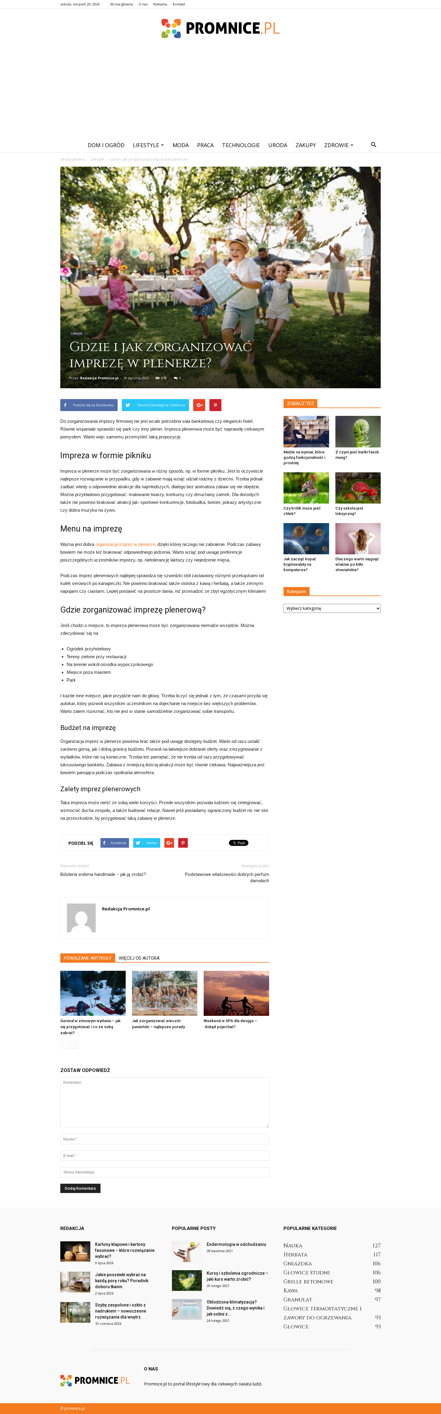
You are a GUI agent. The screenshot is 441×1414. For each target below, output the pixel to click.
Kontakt (179, 4)
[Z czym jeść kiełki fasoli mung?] (358, 431)
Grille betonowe (308, 1281)
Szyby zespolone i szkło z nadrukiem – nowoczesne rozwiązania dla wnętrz (120, 1311)
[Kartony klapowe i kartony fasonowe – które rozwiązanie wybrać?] (75, 1251)
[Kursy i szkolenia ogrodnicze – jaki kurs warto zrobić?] (187, 1280)
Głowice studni (307, 1272)
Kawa (291, 1290)
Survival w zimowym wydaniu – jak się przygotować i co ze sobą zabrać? (90, 1027)
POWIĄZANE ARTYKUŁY (88, 958)
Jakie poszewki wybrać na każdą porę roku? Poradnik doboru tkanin (121, 1280)
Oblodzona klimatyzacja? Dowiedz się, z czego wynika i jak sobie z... (236, 1308)
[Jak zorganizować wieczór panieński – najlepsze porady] (164, 993)
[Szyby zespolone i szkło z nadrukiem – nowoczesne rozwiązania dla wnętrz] (75, 1312)
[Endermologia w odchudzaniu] (187, 1251)
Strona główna (121, 4)
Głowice (296, 1327)
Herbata (296, 1254)
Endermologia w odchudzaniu (236, 1244)
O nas (143, 4)
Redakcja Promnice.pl (99, 378)
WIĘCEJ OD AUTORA (139, 958)
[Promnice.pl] (220, 28)
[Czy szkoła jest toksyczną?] (358, 488)
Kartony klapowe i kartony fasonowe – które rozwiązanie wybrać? (124, 1250)
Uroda (277, 145)
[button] (373, 145)
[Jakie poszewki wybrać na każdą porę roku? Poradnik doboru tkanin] (75, 1282)
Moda (180, 145)
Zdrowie (336, 145)
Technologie (241, 145)
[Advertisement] (220, 93)
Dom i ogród (106, 145)
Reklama (160, 4)
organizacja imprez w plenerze (125, 544)
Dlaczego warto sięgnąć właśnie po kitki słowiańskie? (357, 564)
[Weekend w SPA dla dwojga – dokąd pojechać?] (236, 993)
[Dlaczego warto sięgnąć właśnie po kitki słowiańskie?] (358, 538)
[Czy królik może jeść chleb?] (306, 488)
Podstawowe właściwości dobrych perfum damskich (227, 877)
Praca (205, 145)
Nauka (293, 1245)
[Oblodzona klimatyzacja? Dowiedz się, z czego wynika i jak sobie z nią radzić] (187, 1309)
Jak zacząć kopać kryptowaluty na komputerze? (300, 564)
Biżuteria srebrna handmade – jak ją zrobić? (103, 874)
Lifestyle (146, 145)
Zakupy (306, 145)
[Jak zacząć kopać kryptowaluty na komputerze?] (306, 538)
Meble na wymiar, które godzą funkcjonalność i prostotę (304, 457)
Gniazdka (298, 1263)
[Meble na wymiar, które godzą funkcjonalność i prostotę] (306, 431)
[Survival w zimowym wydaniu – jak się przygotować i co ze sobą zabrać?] (93, 993)
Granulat (298, 1299)
